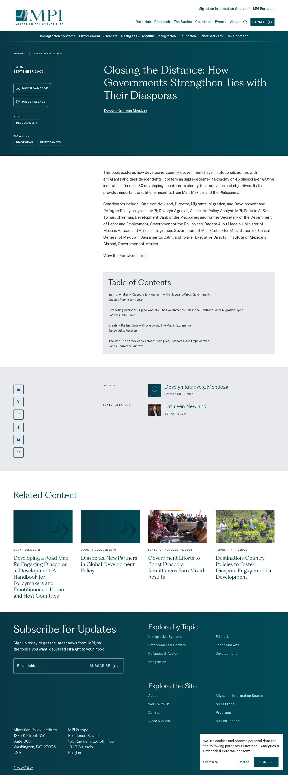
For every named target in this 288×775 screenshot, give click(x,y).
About (153, 696)
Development (237, 36)
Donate (259, 22)
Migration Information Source (222, 9)
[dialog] (241, 752)
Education (187, 36)
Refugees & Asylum (137, 36)
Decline (244, 762)
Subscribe (100, 666)
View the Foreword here (124, 255)
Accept (266, 762)
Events (221, 22)
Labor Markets (211, 36)
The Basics (183, 22)
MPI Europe (262, 9)
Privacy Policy (23, 767)
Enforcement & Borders (98, 36)
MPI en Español (228, 721)
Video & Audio (159, 721)
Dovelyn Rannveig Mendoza (125, 110)
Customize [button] (210, 762)
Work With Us (159, 704)
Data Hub (143, 22)
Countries (203, 22)
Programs (223, 713)
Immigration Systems (58, 36)
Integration (166, 36)
